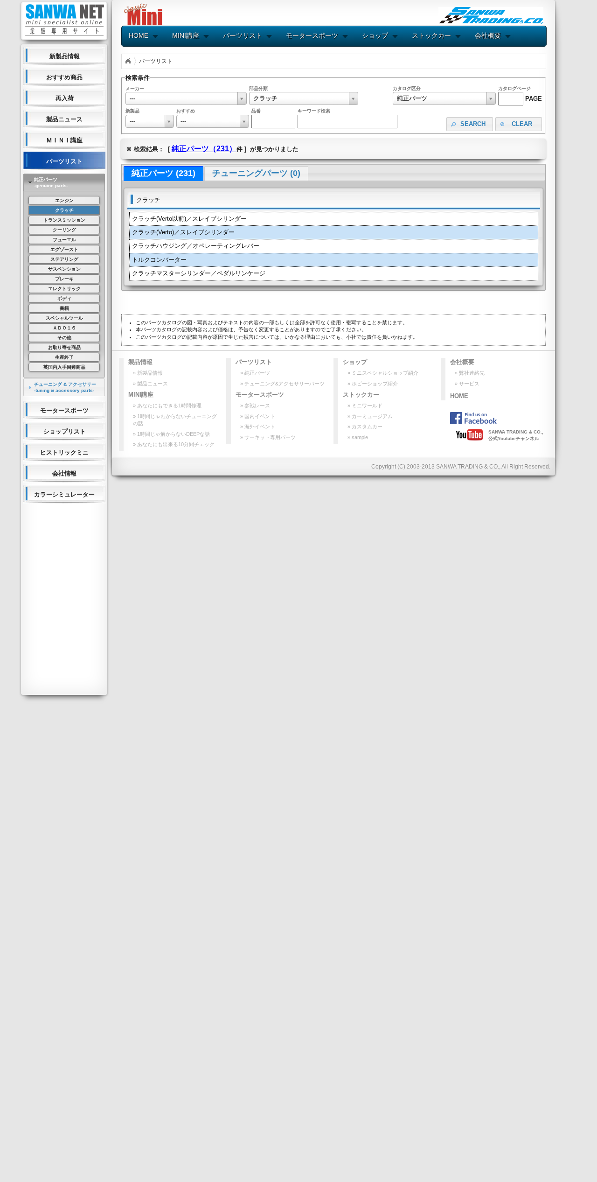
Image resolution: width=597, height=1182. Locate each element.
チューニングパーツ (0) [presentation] (256, 173)
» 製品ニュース (150, 383)
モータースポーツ (64, 410)
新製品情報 (64, 56)
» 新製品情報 (148, 373)
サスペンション (64, 269)
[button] (469, 124)
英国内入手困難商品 (64, 367)
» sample (357, 437)
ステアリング (64, 259)
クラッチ (64, 210)
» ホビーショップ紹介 (372, 383)
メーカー (134, 88)
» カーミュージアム (370, 416)
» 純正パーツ (255, 373)
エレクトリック (64, 288)
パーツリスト (64, 161)
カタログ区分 (407, 88)
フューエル (64, 239)
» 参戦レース (255, 405)
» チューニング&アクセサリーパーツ (282, 383)
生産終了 (64, 357)
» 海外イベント (257, 426)
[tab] (64, 182)
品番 (256, 110)
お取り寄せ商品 (64, 347)
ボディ (64, 298)
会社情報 (64, 473)
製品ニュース (64, 119)
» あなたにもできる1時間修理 (167, 405)
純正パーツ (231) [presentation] (163, 173)
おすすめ (185, 110)
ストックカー (431, 35)
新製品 (132, 110)
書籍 (64, 308)
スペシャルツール (64, 318)
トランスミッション (64, 220)
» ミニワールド (364, 405)
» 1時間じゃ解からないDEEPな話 (171, 434)
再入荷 (65, 98)
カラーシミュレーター (64, 494)
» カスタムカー (364, 426)
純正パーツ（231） (204, 149)
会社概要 (488, 35)
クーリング (64, 229)
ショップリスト (64, 431)
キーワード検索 (314, 110)
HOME (138, 35)
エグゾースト (64, 249)
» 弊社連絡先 (470, 373)
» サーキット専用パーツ (268, 437)
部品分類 (258, 88)
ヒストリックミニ (64, 452)
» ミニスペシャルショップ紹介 (382, 373)
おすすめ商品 (64, 77)
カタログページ (514, 88)
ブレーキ (64, 278)
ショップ (375, 35)
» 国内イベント (257, 416)
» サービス (467, 383)
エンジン (64, 200)
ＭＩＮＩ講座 (64, 140)
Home (128, 61)
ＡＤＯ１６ (64, 327)
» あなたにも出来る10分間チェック (174, 444)
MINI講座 (185, 35)
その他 (64, 337)
